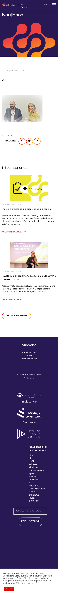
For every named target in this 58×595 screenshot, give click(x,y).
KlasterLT (11, 4)
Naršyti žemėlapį (29, 353)
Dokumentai (29, 356)
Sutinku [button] (9, 589)
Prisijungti (28, 378)
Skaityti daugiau (12, 232)
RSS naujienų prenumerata (29, 375)
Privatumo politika (29, 359)
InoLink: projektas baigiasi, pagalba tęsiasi (26, 209)
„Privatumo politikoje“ (26, 583)
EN (45, 5)
